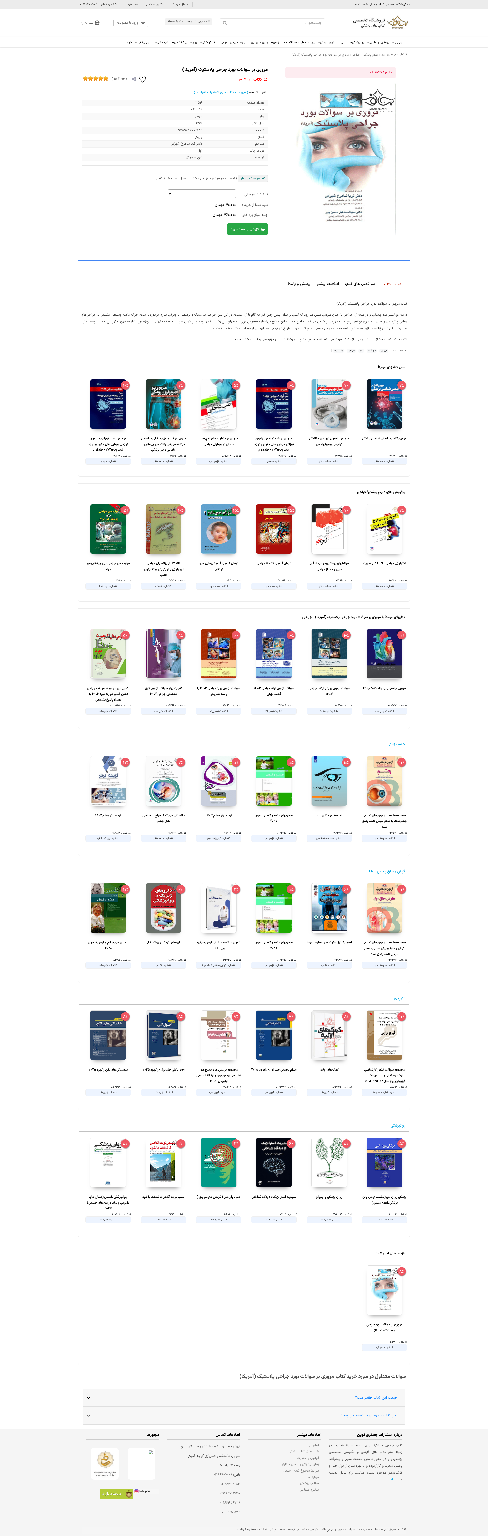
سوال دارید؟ (180, 4)
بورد (361, 351)
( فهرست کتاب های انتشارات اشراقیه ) (221, 92)
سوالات (372, 351)
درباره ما (313, 1477)
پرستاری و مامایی (379, 42)
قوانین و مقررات (308, 1458)
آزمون (276, 42)
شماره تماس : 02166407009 (97, 4)
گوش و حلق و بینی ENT (387, 871)
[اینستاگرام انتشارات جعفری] (146, 1492)
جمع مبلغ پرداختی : (254, 215)
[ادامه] (392, 1479)
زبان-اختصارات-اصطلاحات (299, 42)
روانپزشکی (398, 1125)
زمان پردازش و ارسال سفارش (299, 1464)
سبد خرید (132, 4)
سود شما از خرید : (255, 205)
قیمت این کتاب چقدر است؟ (376, 1397)
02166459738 (230, 1493)
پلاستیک (338, 351)
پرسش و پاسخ (299, 284)
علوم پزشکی (145, 42)
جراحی (351, 351)
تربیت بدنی (327, 42)
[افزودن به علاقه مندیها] (143, 79)
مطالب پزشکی (309, 1483)
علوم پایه (399, 42)
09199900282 (231, 1512)
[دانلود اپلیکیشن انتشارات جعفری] (116, 1495)
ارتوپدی (399, 998)
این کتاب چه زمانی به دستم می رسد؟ (369, 1415)
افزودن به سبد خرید (246, 229)
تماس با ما (311, 1445)
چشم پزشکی (396, 744)
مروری (383, 351)
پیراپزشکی (358, 42)
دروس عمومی (229, 42)
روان (194, 42)
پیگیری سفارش (155, 4)
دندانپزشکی (209, 42)
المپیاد (343, 42)
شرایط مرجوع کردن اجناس (301, 1470)
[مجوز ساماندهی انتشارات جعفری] (105, 1464)
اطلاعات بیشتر (328, 284)
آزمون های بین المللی (255, 42)
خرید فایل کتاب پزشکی (304, 1451)
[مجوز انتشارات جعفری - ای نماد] (141, 1464)
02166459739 (230, 1503)
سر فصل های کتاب (360, 284)
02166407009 (223, 1474)
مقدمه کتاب (393, 284)
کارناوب (241, 1529)
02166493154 (230, 1484)
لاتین (130, 42)
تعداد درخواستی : (255, 194)
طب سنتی (163, 42)
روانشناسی (180, 42)
